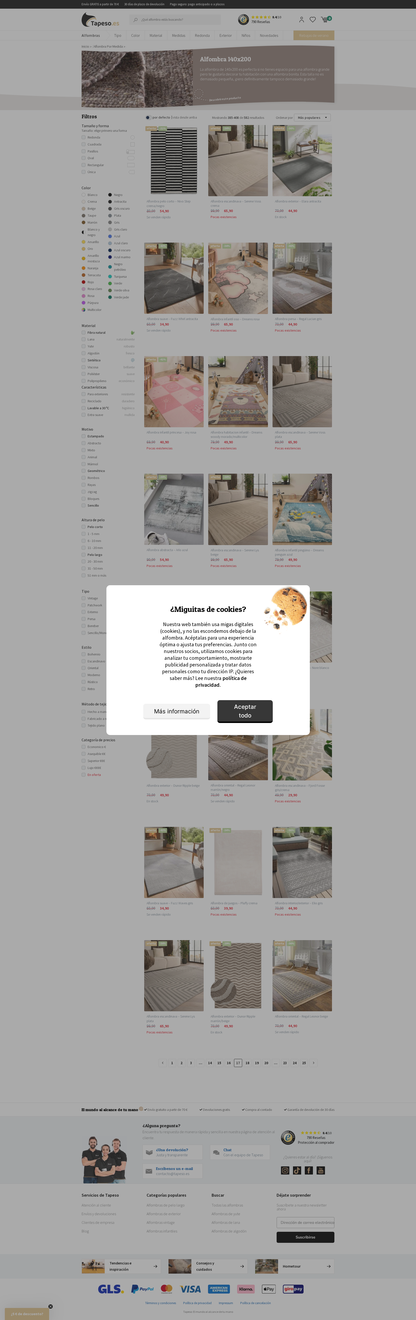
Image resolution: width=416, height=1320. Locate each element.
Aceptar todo (245, 711)
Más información (176, 711)
